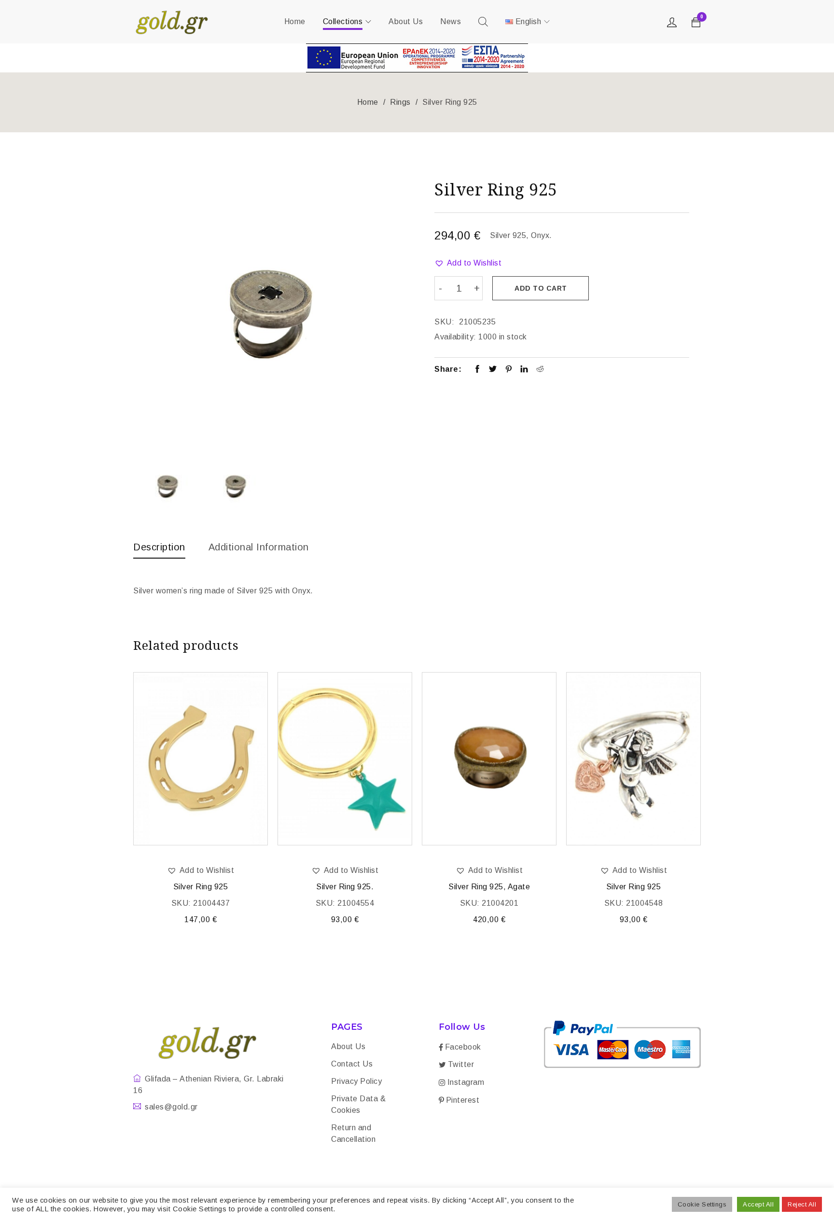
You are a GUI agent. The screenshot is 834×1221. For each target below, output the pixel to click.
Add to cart (540, 288)
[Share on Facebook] (477, 370)
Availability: (455, 337)
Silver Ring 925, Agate (489, 887)
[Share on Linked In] (524, 370)
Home (367, 102)
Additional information (258, 547)
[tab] (159, 549)
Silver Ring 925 (200, 887)
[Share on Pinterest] (509, 370)
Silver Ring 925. (345, 887)
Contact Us (352, 1064)
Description (159, 547)
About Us (348, 1046)
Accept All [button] (758, 1204)
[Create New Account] (673, 24)
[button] (467, 263)
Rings (400, 102)
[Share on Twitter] (493, 370)
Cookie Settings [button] (702, 1204)
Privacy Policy (356, 1081)
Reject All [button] (802, 1204)
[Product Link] (200, 758)
